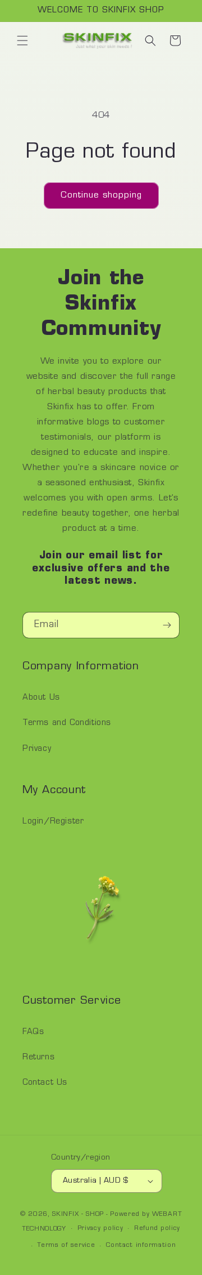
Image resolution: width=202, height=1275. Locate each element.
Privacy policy (100, 1228)
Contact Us (44, 1083)
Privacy (36, 749)
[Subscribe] (166, 625)
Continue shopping (101, 195)
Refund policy (157, 1228)
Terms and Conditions (66, 723)
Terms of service (66, 1245)
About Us (41, 698)
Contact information (141, 1245)
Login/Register (53, 821)
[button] (22, 40)
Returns (38, 1057)
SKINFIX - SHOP (78, 1214)
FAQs (33, 1032)
